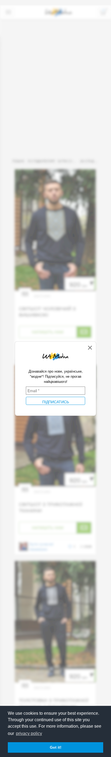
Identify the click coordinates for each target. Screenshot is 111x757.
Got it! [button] (55, 747)
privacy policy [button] (29, 733)
